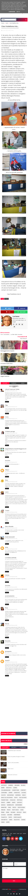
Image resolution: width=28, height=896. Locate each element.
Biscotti (8, 787)
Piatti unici (15, 809)
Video (2, 822)
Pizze (22, 809)
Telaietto (4, 817)
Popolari (5, 747)
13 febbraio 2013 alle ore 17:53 (11, 538)
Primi (7, 812)
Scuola (3, 814)
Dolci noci (11, 768)
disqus (22, 383)
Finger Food (4, 800)
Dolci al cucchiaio (7, 797)
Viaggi (23, 819)
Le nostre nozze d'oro (7, 363)
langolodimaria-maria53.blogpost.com (15, 449)
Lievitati (19, 802)
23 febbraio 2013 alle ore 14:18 (11, 642)
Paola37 (7, 660)
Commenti (23, 747)
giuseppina (8, 651)
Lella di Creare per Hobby (12, 389)
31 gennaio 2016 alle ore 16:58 (11, 662)
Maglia (3, 805)
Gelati (3, 802)
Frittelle (19, 800)
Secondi (9, 814)
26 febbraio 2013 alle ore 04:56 (11, 653)
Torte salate (17, 817)
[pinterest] (14, 894)
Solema (7, 575)
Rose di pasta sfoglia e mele (16, 756)
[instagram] (11, 894)
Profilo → (12, 852)
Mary (6, 480)
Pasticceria (21, 807)
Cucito (3, 795)
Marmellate (10, 805)
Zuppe (7, 822)
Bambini (11, 785)
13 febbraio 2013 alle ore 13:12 (11, 406)
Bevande (17, 785)
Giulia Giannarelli (10, 537)
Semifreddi (17, 814)
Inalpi (13, 802)
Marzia (7, 624)
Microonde (19, 805)
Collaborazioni (5, 790)
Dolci (24, 795)
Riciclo (19, 812)
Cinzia (6, 417)
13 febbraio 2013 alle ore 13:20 (11, 433)
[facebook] (8, 894)
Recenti (14, 747)
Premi (2, 812)
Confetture (15, 790)
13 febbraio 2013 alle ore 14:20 (11, 481)
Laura (6, 492)
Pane (9, 807)
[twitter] (20, 894)
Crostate (17, 792)
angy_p (7, 469)
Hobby (8, 802)
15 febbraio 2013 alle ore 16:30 (11, 576)
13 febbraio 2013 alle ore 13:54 (11, 450)
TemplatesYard (14, 889)
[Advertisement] (14, 716)
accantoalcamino (9, 596)
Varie (10, 819)
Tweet (9, 308)
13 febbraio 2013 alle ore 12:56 (11, 390)
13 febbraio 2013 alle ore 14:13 (11, 471)
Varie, (12, 30)
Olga (6, 405)
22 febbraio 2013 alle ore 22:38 (11, 625)
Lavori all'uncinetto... (14, 762)
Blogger (14, 891)
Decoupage (10, 795)
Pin (9, 312)
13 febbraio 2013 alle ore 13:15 (11, 418)
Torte (10, 817)
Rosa (6, 608)
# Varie (6, 299)
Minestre (3, 807)
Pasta (14, 807)
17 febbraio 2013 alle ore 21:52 (11, 609)
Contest (23, 790)
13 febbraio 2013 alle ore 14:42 (11, 493)
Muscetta (7, 641)
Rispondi (7, 401)
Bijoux (23, 785)
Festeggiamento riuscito (7, 351)
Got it (18, 11)
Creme (10, 792)
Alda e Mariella (9, 526)
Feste (15, 797)
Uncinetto (4, 819)
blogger (5, 383)
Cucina (24, 792)
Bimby (3, 787)
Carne (15, 787)
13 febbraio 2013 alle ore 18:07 (11, 549)
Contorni (4, 792)
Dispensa (18, 795)
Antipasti (4, 785)
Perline (3, 809)
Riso (24, 812)
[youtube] (17, 894)
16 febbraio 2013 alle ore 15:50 (11, 597)
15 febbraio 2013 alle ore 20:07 (11, 587)
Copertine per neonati (14, 750)
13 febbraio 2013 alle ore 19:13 (11, 559)
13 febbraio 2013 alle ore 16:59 (11, 528)
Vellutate (17, 819)
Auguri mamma (5, 376)
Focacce (12, 800)
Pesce (8, 809)
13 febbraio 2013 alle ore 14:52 (11, 512)
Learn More (12, 11)
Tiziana (7, 510)
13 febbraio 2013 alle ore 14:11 (11, 462)
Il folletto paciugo (10, 431)
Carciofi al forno (12, 774)
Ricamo (13, 812)
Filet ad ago (22, 797)
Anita (6, 547)
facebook (13, 383)
